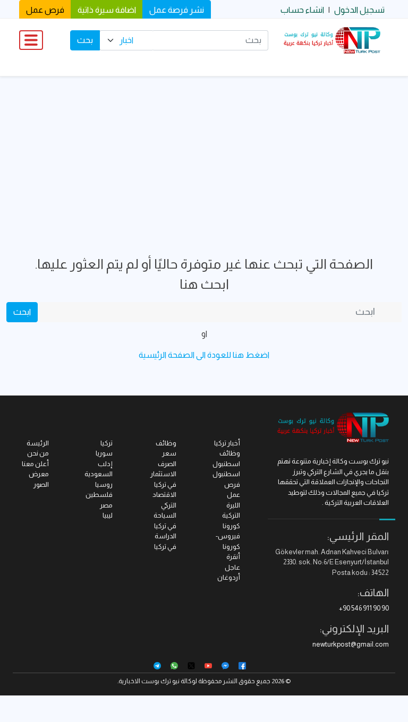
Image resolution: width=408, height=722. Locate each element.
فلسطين (99, 494)
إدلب (105, 464)
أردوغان (228, 577)
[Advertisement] (204, 156)
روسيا (104, 484)
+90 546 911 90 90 (364, 608)
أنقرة (233, 557)
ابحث (22, 311)
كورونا (231, 526)
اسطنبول (226, 474)
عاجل (232, 567)
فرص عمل (45, 9)
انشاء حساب (302, 9)
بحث (85, 40)
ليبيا (108, 515)
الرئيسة (38, 443)
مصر (106, 505)
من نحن (38, 453)
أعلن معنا (35, 464)
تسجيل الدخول (359, 9)
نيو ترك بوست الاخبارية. (148, 681)
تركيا (106, 443)
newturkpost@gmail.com (350, 644)
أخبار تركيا (227, 443)
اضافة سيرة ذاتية (107, 9)
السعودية (98, 474)
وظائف (166, 443)
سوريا (104, 453)
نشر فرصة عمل (176, 9)
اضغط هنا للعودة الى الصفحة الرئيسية (204, 354)
